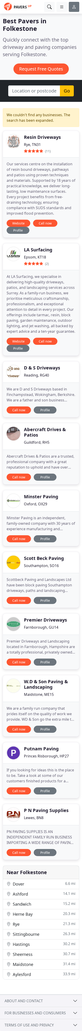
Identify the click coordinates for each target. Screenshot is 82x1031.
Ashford (43, 894)
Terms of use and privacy (29, 1025)
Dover (43, 884)
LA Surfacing (38, 250)
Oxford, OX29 (35, 503)
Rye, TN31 (32, 144)
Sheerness (43, 954)
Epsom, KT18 (35, 257)
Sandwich (43, 904)
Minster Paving (41, 496)
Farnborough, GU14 (41, 627)
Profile (18, 230)
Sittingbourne (43, 934)
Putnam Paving (41, 749)
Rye (43, 924)
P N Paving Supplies (46, 810)
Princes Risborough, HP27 (46, 756)
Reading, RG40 (36, 375)
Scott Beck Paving (44, 558)
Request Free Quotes (41, 69)
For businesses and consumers (35, 1012)
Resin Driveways (42, 137)
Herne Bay (43, 914)
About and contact (24, 1000)
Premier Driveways (45, 620)
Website (18, 223)
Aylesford (43, 974)
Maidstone (43, 964)
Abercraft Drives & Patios (45, 432)
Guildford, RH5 (36, 442)
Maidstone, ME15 (39, 694)
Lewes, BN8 (34, 817)
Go (67, 91)
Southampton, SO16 (41, 565)
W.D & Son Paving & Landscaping (46, 684)
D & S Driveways (42, 368)
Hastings (43, 944)
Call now (45, 223)
